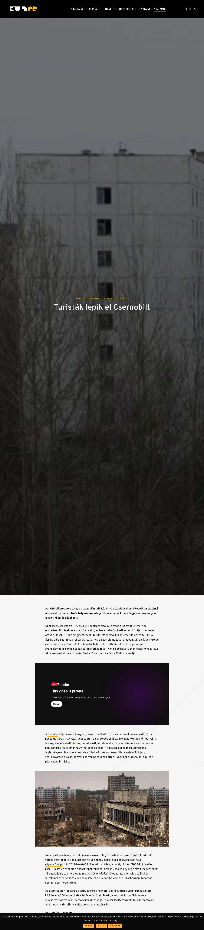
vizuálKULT (77, 9)
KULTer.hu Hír (81, 298)
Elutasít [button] (101, 925)
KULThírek (160, 9)
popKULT (94, 9)
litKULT (109, 9)
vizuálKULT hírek (111, 298)
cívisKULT (144, 9)
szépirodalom (126, 9)
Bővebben (115, 925)
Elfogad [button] (88, 925)
